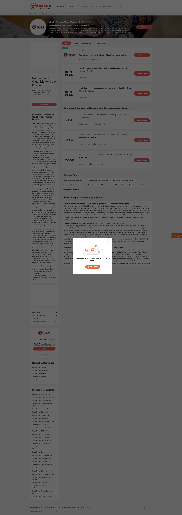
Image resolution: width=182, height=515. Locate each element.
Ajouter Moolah (92, 267)
